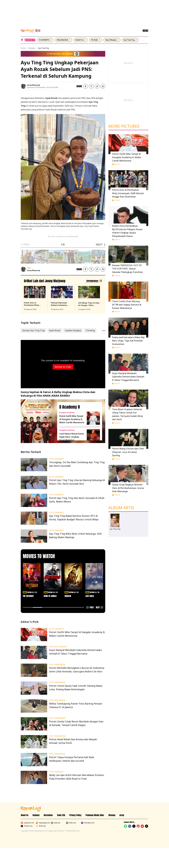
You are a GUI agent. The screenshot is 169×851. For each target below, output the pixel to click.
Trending (90, 330)
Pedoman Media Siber (95, 815)
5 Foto (117, 347)
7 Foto (117, 200)
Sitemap (111, 815)
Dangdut (31, 48)
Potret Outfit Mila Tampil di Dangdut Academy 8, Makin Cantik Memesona (71, 419)
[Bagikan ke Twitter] (91, 86)
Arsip (121, 815)
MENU (145, 31)
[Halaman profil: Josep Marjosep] (23, 86)
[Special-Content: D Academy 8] (38, 421)
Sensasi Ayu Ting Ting (33, 330)
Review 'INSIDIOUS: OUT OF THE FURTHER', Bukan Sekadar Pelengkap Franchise (127, 269)
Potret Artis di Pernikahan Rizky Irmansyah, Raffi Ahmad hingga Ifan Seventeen (128, 193)
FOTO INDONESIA (57, 664)
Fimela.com (28, 826)
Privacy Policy (75, 815)
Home (23, 48)
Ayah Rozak (54, 330)
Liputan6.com (29, 823)
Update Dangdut (73, 330)
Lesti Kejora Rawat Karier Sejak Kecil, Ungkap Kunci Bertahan (71, 436)
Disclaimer (48, 815)
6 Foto (117, 164)
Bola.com (72, 823)
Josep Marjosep (33, 85)
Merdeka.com (89, 823)
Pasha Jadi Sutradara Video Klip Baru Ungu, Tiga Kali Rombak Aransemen (128, 341)
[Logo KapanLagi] (31, 30)
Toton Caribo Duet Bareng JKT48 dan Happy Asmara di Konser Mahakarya (126, 305)
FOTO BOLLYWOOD (58, 647)
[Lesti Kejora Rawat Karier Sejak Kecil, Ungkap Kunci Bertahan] (93, 435)
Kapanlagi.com (44, 823)
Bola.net (57, 823)
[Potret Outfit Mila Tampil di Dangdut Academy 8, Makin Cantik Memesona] (93, 418)
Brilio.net (42, 826)
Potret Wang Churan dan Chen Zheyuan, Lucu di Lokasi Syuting (128, 452)
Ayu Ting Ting (43, 48)
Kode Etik (61, 815)
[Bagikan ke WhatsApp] (102, 86)
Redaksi (36, 815)
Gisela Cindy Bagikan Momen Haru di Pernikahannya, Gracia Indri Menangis (128, 488)
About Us (24, 815)
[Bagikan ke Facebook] (85, 86)
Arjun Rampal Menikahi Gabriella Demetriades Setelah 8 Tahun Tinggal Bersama (128, 377)
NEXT (99, 244)
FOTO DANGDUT (56, 459)
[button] (97, 86)
